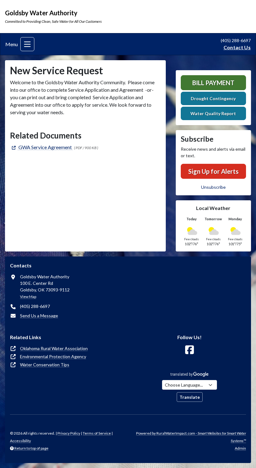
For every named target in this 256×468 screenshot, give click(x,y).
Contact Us (237, 47)
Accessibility (20, 440)
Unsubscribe (213, 187)
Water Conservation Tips (44, 364)
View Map (28, 296)
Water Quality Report (213, 113)
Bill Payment (213, 82)
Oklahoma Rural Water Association (54, 348)
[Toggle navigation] (27, 44)
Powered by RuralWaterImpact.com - (191, 437)
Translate (190, 397)
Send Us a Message (39, 315)
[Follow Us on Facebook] (189, 350)
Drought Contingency (213, 98)
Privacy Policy (68, 433)
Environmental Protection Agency (53, 356)
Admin (240, 448)
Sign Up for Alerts (213, 171)
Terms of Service (97, 433)
